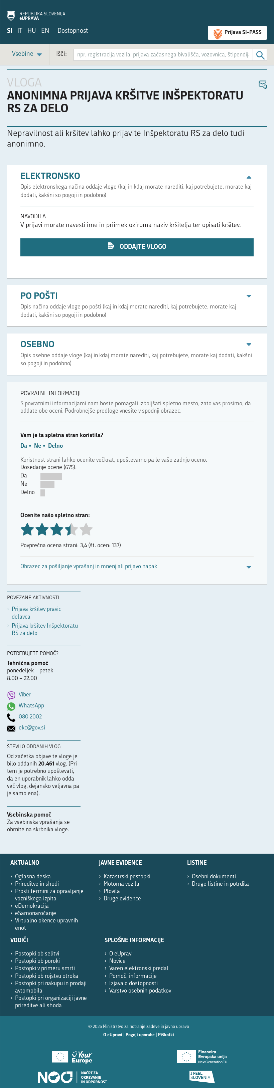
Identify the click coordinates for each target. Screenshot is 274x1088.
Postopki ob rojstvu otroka (46, 976)
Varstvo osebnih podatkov (140, 991)
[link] (28, 54)
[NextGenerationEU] (202, 1055)
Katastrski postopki (127, 877)
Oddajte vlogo (142, 247)
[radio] (71, 530)
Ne (37, 446)
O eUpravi (121, 954)
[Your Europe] (72, 1055)
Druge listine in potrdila (220, 884)
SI (9, 31)
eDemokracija (32, 906)
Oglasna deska (33, 877)
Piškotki (166, 1035)
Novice (117, 961)
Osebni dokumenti (214, 877)
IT (19, 31)
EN (45, 31)
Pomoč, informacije (133, 976)
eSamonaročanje (35, 913)
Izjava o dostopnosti (133, 984)
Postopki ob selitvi (37, 954)
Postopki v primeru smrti (45, 968)
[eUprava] (36, 12)
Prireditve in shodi (37, 884)
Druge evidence (122, 899)
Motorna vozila (121, 884)
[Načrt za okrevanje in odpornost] (72, 1075)
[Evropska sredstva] (202, 1075)
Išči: (61, 54)
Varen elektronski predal (138, 968)
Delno (55, 446)
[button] (262, 85)
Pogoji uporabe (140, 1035)
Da (23, 446)
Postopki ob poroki (37, 961)
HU (31, 31)
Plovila (112, 891)
